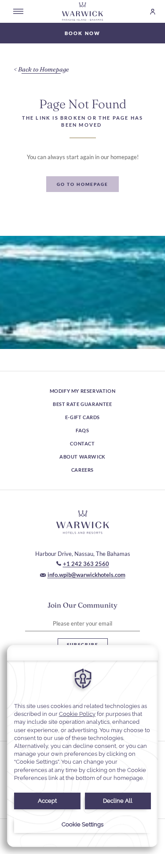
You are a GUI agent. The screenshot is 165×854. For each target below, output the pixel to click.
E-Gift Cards (82, 417)
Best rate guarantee (82, 404)
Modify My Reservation (83, 391)
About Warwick (82, 456)
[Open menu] (18, 11)
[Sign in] (148, 12)
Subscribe (83, 644)
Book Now (83, 33)
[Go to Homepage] (82, 11)
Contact (82, 443)
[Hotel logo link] (82, 522)
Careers (82, 470)
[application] (82, 746)
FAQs (82, 430)
